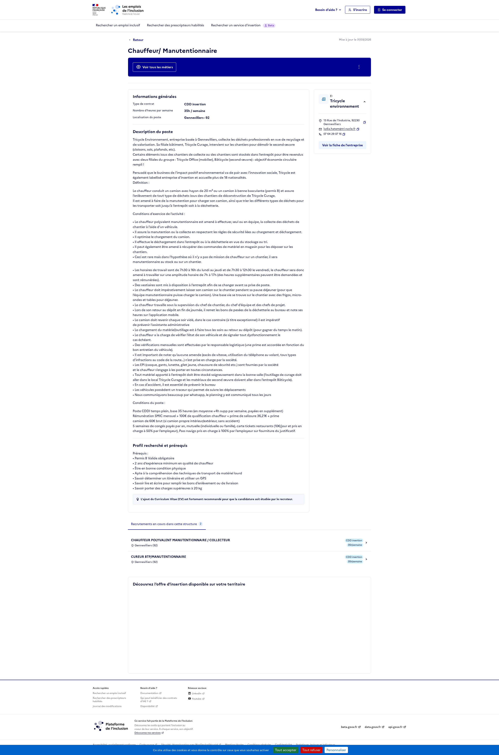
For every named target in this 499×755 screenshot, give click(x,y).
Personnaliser (336, 750)
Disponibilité (147, 706)
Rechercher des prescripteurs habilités (175, 25)
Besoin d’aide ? (326, 9)
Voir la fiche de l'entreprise (342, 145)
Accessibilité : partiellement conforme (114, 744)
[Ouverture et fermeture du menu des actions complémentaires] (359, 67)
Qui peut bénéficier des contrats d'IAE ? (158, 699)
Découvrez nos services (147, 733)
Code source (147, 744)
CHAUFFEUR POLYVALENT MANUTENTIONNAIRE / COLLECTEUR (180, 540)
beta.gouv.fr (349, 727)
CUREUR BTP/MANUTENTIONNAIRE (158, 556)
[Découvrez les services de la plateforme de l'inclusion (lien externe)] (111, 725)
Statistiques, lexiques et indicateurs (315, 744)
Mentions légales (234, 744)
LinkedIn (196, 693)
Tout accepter (285, 750)
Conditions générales (259, 744)
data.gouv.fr (373, 727)
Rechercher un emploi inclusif (118, 25)
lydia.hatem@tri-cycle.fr (340, 129)
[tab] (167, 524)
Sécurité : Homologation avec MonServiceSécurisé (189, 744)
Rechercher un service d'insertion (242, 25)
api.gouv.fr (395, 727)
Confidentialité (283, 744)
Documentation (149, 693)
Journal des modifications (107, 706)
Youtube (196, 699)
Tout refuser (311, 750)
